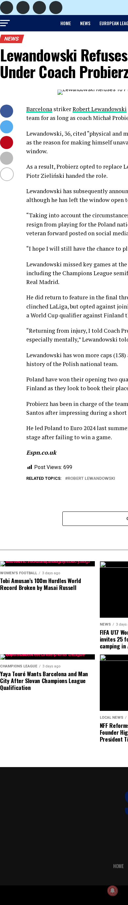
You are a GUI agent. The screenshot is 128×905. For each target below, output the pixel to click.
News (85, 23)
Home (65, 23)
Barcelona (39, 109)
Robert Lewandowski (100, 109)
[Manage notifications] (112, 890)
